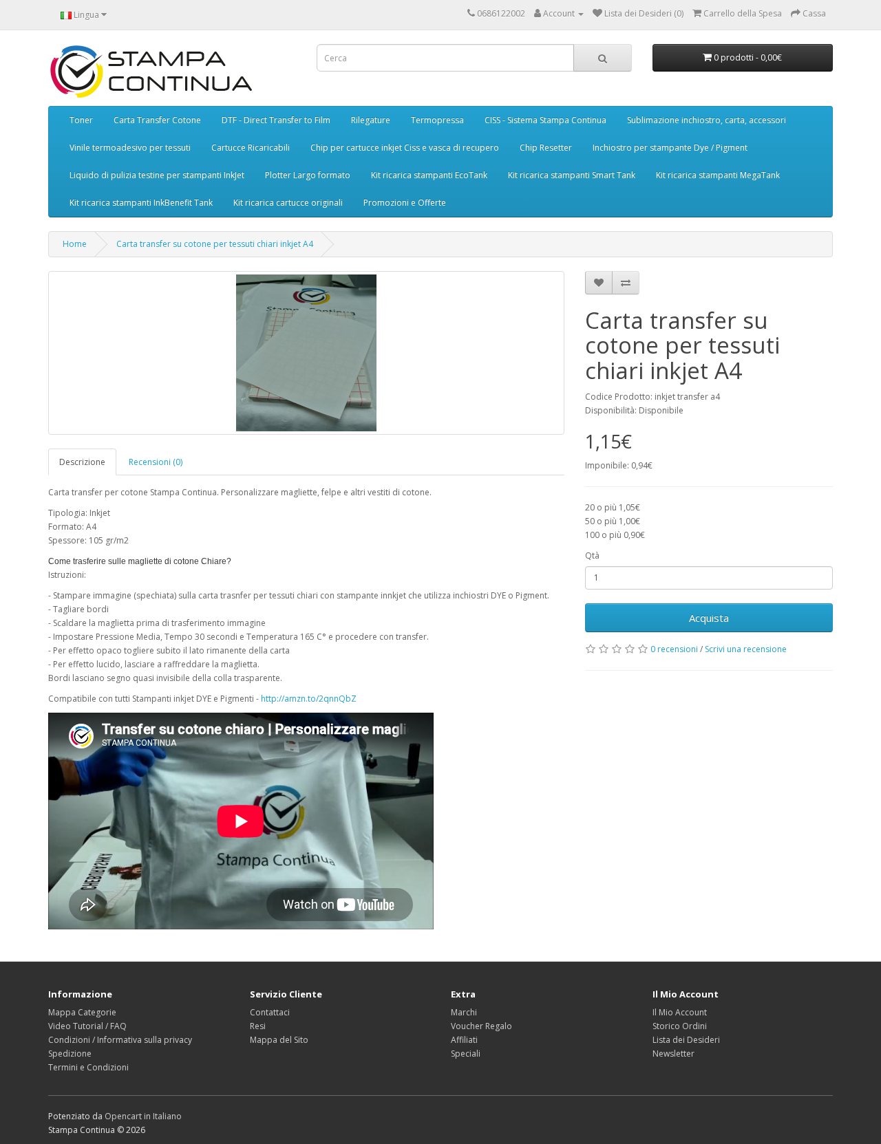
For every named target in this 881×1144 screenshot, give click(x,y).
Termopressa (437, 120)
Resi (258, 1026)
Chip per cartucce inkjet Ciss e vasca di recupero (404, 147)
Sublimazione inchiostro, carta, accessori (706, 120)
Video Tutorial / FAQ (87, 1026)
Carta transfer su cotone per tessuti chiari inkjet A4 (214, 244)
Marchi (464, 1012)
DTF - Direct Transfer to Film (276, 120)
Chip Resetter (546, 147)
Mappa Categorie (82, 1012)
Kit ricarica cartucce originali (288, 202)
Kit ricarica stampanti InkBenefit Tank (141, 202)
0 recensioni (674, 649)
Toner (81, 120)
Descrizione (82, 462)
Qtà (592, 555)
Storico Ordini (679, 1026)
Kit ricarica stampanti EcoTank (429, 175)
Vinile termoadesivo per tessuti (130, 147)
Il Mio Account (679, 1012)
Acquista (709, 618)
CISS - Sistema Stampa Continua (545, 120)
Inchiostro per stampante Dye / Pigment (670, 147)
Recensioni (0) (155, 462)
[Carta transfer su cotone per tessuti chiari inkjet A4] (306, 353)
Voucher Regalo (481, 1026)
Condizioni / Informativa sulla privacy (120, 1040)
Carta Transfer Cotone (157, 120)
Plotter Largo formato (307, 175)
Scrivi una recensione (746, 649)
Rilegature (370, 120)
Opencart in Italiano (143, 1116)
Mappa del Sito (279, 1040)
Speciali (465, 1053)
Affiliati (464, 1040)
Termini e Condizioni (88, 1067)
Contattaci (270, 1012)
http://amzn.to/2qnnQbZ (309, 698)
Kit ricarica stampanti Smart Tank (571, 175)
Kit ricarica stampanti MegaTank (718, 175)
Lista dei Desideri (686, 1040)
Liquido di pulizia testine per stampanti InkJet (157, 175)
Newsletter (673, 1053)
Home (75, 244)
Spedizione (70, 1053)
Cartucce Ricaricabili (250, 147)
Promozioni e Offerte (404, 202)
